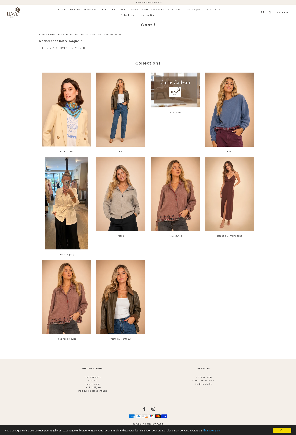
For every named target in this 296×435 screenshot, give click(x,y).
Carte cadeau (212, 9)
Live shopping (193, 9)
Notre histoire (129, 15)
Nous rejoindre (92, 384)
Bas (114, 9)
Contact (92, 380)
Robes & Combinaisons (229, 235)
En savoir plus (211, 430)
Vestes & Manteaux (153, 9)
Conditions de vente (203, 380)
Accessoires (175, 9)
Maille (121, 235)
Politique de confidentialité (92, 390)
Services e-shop (203, 377)
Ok (282, 430)
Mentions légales (92, 387)
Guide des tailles (203, 384)
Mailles (135, 9)
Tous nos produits (66, 338)
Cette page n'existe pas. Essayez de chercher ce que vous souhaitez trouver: (80, 34)
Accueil (62, 9)
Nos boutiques (149, 15)
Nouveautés (91, 9)
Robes (123, 9)
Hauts (104, 9)
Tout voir (75, 9)
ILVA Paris (157, 424)
